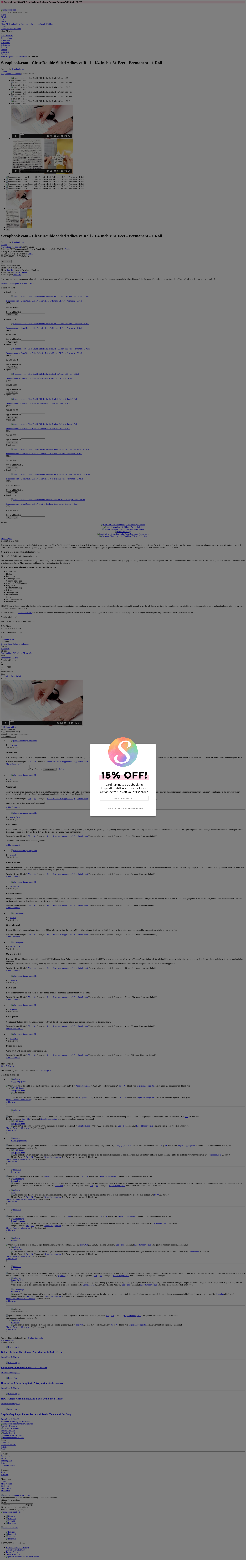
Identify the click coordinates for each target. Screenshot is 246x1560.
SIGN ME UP (124, 804)
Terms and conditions (135, 808)
